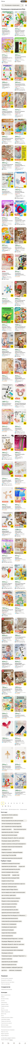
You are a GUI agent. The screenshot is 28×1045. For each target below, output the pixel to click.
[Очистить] (22, 5)
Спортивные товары (5, 1019)
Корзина (19, 1043)
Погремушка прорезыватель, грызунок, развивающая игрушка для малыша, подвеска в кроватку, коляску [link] (20, 767)
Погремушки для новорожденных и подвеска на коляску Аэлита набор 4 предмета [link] (6, 31)
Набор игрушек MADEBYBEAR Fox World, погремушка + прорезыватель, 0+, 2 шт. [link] (7, 664)
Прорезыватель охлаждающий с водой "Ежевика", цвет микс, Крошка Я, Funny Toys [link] (20, 220)
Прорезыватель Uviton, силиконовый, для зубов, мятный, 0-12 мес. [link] (20, 84)
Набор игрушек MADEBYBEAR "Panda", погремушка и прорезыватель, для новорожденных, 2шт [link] (20, 664)
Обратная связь (4, 1031)
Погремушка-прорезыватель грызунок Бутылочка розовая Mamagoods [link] (7, 220)
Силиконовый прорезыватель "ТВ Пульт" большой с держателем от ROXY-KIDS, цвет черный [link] (19, 740)
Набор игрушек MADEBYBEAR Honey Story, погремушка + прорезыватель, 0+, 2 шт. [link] (7, 352)
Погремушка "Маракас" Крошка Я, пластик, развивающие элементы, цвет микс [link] (7, 584)
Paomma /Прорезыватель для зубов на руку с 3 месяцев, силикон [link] (7, 165)
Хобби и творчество (5, 1011)
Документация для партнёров (7, 982)
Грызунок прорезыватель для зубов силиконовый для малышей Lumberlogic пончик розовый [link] (20, 404)
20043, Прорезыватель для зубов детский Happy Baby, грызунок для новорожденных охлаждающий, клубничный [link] (20, 301)
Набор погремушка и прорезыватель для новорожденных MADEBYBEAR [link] (6, 404)
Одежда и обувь (4, 1004)
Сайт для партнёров (5, 984)
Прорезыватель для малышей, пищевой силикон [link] (6, 507)
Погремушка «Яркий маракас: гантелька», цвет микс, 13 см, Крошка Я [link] (7, 481)
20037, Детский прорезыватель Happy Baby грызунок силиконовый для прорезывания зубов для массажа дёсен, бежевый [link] (20, 247)
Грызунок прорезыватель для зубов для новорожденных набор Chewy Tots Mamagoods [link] (20, 57)
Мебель (2, 996)
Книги (2, 1015)
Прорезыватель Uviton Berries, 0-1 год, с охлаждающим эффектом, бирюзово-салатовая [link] (20, 139)
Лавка (8, 1043)
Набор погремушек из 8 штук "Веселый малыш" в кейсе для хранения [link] (20, 327)
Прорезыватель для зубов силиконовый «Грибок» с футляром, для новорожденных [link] (7, 767)
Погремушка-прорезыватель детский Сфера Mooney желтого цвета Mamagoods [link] (7, 57)
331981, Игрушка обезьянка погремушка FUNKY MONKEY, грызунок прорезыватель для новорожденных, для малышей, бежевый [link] (20, 352)
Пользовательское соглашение (7, 1029)
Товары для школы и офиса (7, 1017)
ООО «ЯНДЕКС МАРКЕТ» (10, 1038)
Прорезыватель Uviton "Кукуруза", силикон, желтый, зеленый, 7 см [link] (20, 31)
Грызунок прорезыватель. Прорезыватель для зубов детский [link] (19, 558)
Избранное (14, 1043)
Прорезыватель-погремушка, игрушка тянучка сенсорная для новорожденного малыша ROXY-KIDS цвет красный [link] (7, 793)
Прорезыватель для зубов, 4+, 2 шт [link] (19, 481)
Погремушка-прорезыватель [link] (18, 507)
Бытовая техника (5, 998)
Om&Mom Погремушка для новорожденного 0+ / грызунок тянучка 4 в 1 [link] (7, 112)
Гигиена (3, 1000)
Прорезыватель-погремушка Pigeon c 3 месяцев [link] (20, 165)
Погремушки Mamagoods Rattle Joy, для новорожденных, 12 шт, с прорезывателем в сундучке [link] (7, 610)
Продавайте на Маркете (6, 980)
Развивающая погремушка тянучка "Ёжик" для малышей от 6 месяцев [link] (7, 247)
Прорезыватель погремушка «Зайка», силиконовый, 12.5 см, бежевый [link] (6, 455)
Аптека (2, 1008)
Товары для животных (6, 1021)
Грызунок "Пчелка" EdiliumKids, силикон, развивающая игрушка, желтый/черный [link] (7, 327)
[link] (9, 815)
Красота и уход (4, 1010)
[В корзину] (12, 25)
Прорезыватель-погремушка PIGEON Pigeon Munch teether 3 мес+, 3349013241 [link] (20, 192)
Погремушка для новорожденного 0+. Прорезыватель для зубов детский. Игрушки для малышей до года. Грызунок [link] (7, 192)
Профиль (25, 1043)
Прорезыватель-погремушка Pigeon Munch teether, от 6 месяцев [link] (6, 274)
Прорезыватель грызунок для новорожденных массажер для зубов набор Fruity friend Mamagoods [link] (7, 139)
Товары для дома (5, 1006)
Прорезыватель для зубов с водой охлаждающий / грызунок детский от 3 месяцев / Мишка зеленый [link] (20, 610)
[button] (26, 5)
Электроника (4, 1002)
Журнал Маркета (5, 1035)
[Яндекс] (11, 1040)
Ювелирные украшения (6, 1026)
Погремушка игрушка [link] (19, 715)
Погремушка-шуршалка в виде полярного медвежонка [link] (20, 793)
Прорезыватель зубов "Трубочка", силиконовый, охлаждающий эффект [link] (20, 455)
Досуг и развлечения (5, 994)
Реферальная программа (6, 989)
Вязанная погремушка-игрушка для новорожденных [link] (20, 112)
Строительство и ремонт (6, 1023)
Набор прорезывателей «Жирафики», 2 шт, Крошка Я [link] (20, 584)
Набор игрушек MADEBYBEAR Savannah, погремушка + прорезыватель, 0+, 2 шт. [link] (20, 378)
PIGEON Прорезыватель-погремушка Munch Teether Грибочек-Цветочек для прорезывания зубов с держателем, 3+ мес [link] (7, 740)
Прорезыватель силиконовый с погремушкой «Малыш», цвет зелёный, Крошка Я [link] (20, 429)
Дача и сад (3, 1013)
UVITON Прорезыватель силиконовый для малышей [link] (20, 638)
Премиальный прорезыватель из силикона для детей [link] (6, 378)
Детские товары (4, 1025)
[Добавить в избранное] (12, 12)
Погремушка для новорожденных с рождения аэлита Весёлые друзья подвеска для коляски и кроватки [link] (7, 84)
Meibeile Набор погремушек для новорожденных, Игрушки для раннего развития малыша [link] (19, 689)
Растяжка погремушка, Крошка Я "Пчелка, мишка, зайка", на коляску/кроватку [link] (7, 558)
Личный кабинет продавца (7, 978)
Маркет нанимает (5, 1033)
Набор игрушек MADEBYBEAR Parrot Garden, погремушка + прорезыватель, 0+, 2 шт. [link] (7, 532)
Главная (3, 1043)
